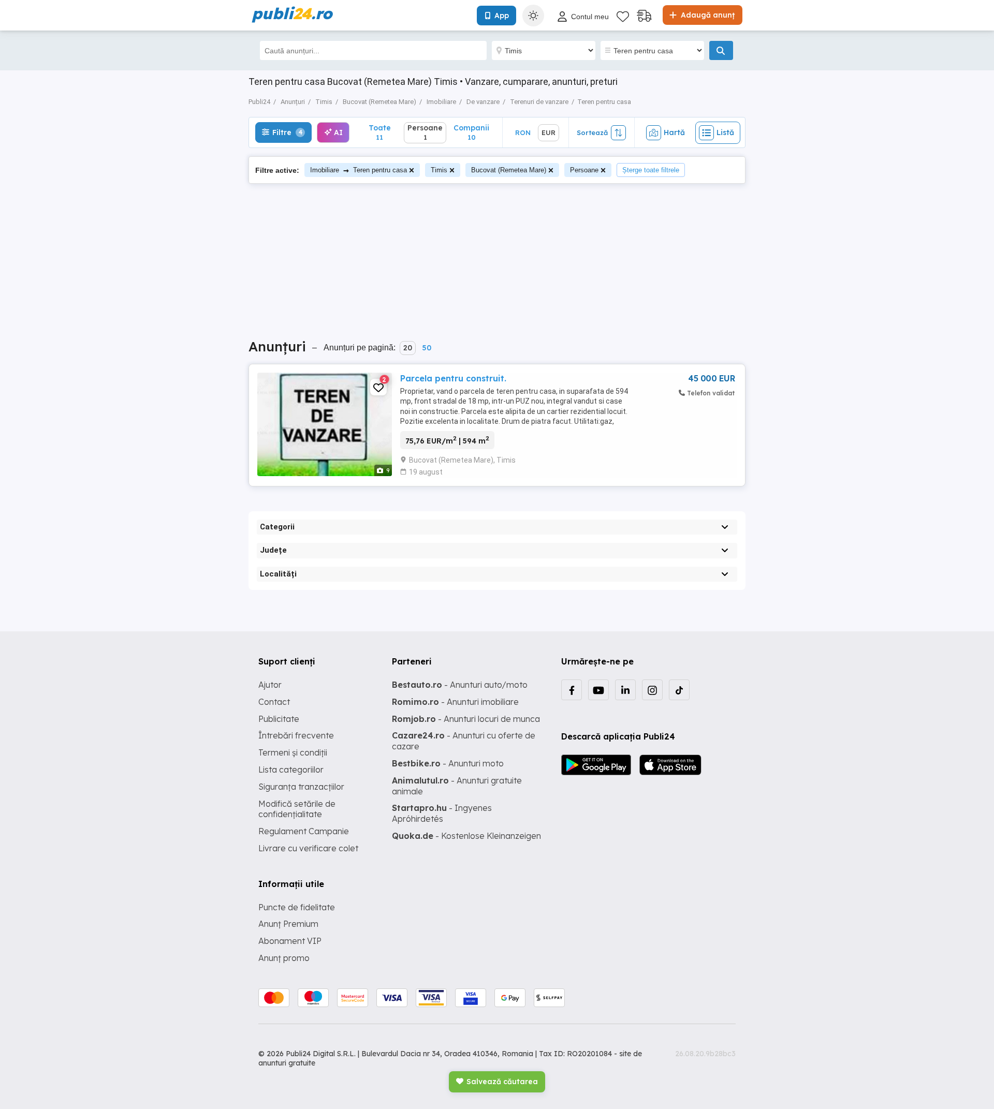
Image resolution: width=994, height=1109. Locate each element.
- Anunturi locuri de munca (466, 719)
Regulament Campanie (303, 831)
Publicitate (278, 719)
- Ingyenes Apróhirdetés (442, 813)
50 (426, 347)
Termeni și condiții (292, 752)
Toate (380, 132)
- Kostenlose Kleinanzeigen (466, 836)
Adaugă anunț (707, 15)
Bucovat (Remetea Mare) (508, 170)
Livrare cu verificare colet (308, 848)
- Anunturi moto (448, 763)
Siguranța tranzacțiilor (301, 786)
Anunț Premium (288, 924)
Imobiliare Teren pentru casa (358, 170)
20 (407, 347)
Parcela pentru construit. (453, 378)
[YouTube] (598, 690)
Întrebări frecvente (296, 735)
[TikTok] (679, 690)
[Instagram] (652, 690)
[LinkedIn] (625, 690)
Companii (471, 132)
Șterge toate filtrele (650, 170)
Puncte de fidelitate (296, 907)
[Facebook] (571, 690)
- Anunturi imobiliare (455, 702)
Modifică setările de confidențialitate (296, 809)
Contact (274, 702)
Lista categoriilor (291, 769)
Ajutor (270, 684)
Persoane (584, 170)
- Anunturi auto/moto (460, 684)
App (501, 15)
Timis (439, 170)
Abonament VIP (289, 941)
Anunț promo (284, 958)
